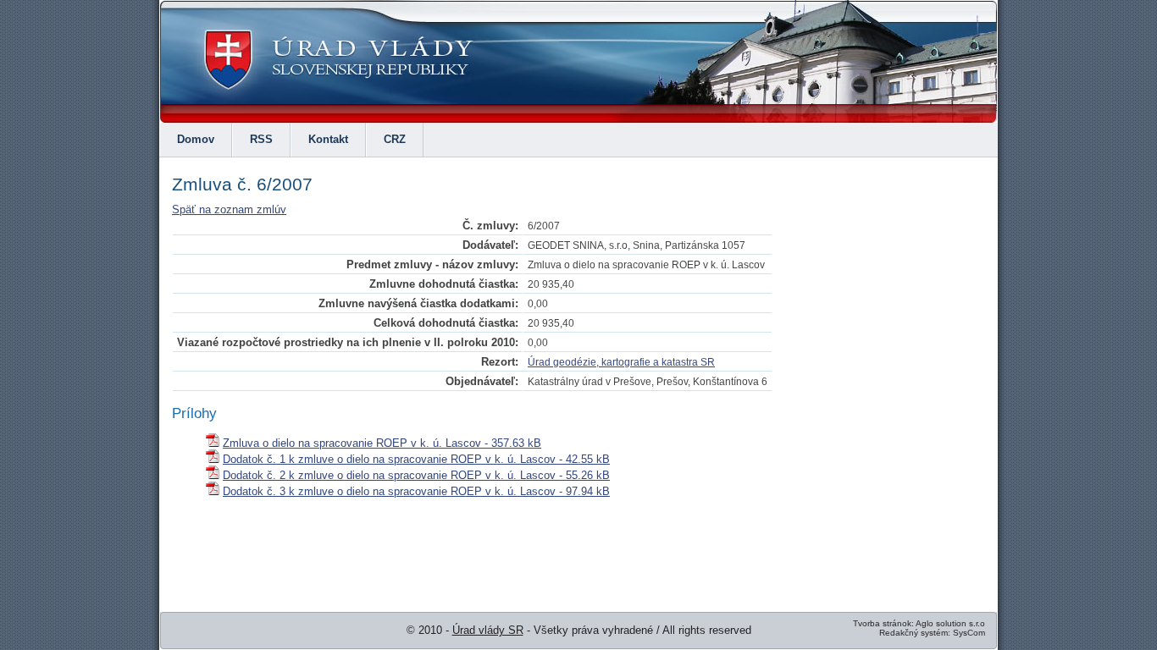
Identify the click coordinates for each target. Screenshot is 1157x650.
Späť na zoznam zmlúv (229, 209)
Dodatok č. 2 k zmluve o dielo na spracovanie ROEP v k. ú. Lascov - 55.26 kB (416, 475)
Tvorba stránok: (883, 623)
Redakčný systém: (914, 632)
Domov (195, 139)
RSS (261, 139)
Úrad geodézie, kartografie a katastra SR (621, 362)
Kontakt (328, 139)
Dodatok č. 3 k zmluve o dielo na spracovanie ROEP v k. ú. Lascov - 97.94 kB (416, 491)
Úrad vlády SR (487, 630)
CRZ (395, 139)
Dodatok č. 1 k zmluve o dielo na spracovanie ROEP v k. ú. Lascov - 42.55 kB (416, 459)
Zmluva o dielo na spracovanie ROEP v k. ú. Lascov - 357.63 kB (382, 443)
